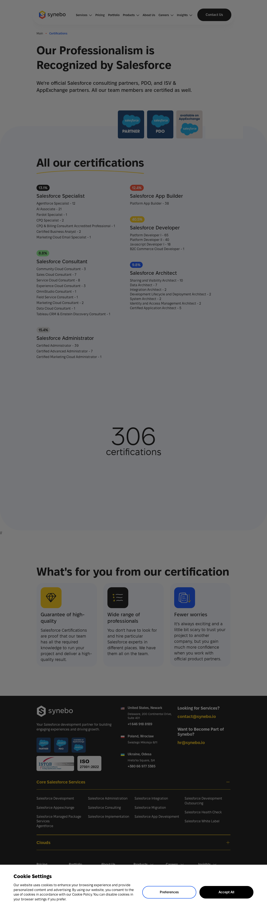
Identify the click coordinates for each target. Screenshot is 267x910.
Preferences (169, 892)
